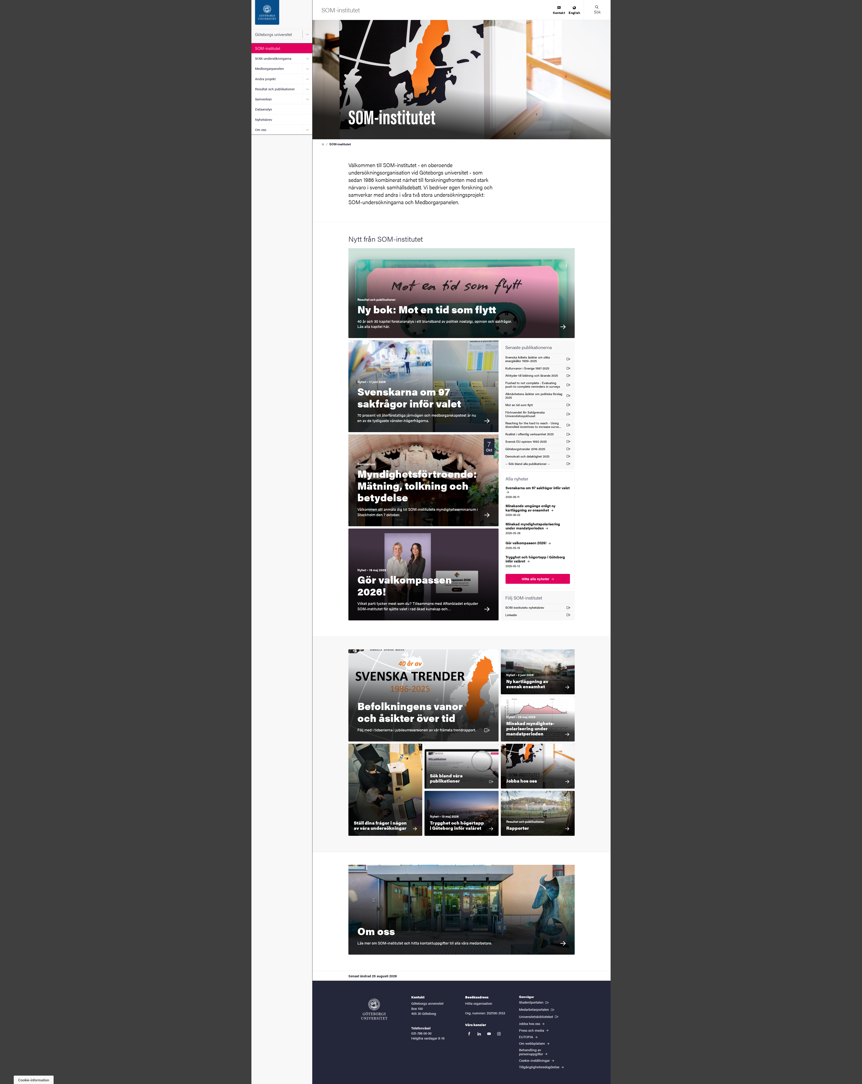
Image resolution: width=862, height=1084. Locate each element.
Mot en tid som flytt (519, 406)
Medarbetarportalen (537, 1009)
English (574, 12)
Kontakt (559, 12)
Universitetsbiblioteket (539, 1016)
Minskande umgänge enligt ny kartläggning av (530, 508)
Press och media (532, 1030)
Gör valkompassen (526, 543)
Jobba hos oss (530, 1023)
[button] (597, 10)
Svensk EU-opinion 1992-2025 (526, 442)
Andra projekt (265, 78)
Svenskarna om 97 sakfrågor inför (538, 488)
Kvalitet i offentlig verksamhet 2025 (529, 435)
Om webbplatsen (532, 1043)
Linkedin (514, 616)
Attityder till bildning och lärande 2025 (531, 376)
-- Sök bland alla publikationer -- (527, 464)
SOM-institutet (267, 48)
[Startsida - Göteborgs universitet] (281, 14)
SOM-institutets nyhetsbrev (524, 608)
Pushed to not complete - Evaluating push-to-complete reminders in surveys (532, 385)
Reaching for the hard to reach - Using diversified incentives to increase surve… (533, 425)
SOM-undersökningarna (273, 58)
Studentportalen (534, 1002)
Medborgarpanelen (269, 68)
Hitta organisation (478, 1003)
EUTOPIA (526, 1036)
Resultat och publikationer (275, 88)
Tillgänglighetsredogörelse (539, 1066)
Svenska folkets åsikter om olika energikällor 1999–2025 (527, 359)
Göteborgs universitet (273, 34)
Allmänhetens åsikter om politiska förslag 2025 (533, 396)
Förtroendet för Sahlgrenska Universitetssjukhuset (525, 414)
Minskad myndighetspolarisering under (533, 526)
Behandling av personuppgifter (531, 1051)
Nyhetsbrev (263, 119)
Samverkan (263, 99)
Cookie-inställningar (535, 1060)
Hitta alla (536, 578)
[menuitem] (559, 10)
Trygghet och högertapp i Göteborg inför (535, 559)
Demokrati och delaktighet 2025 (527, 457)
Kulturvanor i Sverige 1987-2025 (527, 369)
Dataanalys (263, 109)
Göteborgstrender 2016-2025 (525, 450)
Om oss (260, 129)
